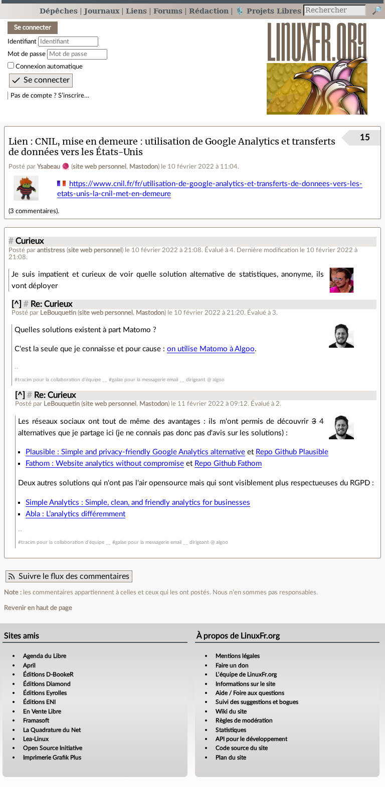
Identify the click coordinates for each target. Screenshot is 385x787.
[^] (17, 304)
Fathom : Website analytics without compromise (105, 463)
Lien (18, 141)
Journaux (101, 11)
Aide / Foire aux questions (250, 693)
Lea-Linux (36, 739)
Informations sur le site (245, 684)
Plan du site (231, 757)
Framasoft (36, 720)
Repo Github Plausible (292, 452)
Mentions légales (238, 656)
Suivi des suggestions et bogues (257, 702)
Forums (167, 11)
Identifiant (22, 42)
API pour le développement (251, 739)
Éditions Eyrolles (45, 693)
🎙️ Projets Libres (268, 11)
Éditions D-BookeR (48, 674)
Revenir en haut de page (38, 608)
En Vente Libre (42, 711)
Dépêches (59, 11)
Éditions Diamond (47, 684)
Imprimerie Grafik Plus (52, 757)
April (29, 665)
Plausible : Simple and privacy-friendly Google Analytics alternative (135, 452)
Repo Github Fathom (228, 463)
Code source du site (242, 748)
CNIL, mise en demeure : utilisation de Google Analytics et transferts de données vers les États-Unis (172, 147)
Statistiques (231, 730)
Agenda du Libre (44, 656)
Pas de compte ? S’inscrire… (50, 96)
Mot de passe (27, 54)
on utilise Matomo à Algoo (211, 349)
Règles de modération (244, 720)
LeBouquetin (58, 313)
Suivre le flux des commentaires (74, 576)
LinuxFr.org (317, 63)
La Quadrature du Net (52, 730)
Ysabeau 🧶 (53, 167)
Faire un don (232, 665)
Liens (136, 11)
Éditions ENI (39, 702)
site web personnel (99, 167)
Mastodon (143, 167)
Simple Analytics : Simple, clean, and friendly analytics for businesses (138, 502)
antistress (51, 250)
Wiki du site (231, 711)
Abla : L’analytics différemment (75, 514)
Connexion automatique (49, 67)
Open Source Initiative (52, 748)
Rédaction (209, 11)
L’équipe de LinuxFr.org (246, 674)
